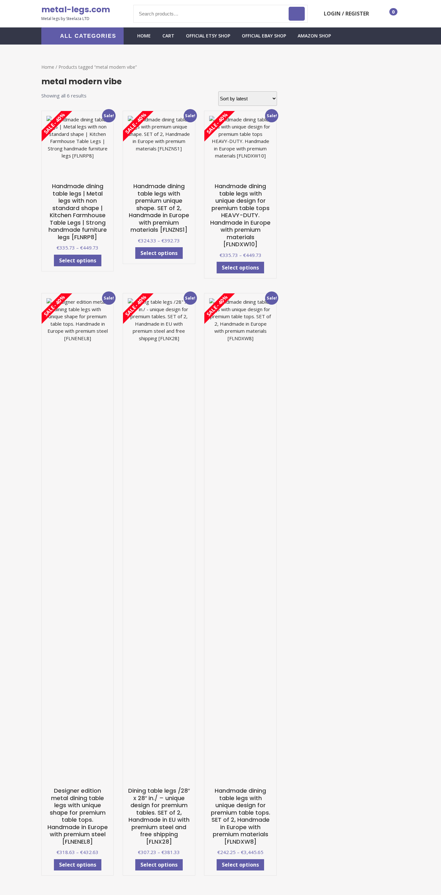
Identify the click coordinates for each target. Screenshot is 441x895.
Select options (77, 260)
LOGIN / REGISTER (346, 13)
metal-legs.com (75, 9)
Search (297, 14)
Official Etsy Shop (208, 36)
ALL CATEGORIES (88, 36)
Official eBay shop (264, 36)
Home (47, 67)
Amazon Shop (314, 36)
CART (168, 36)
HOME (144, 36)
